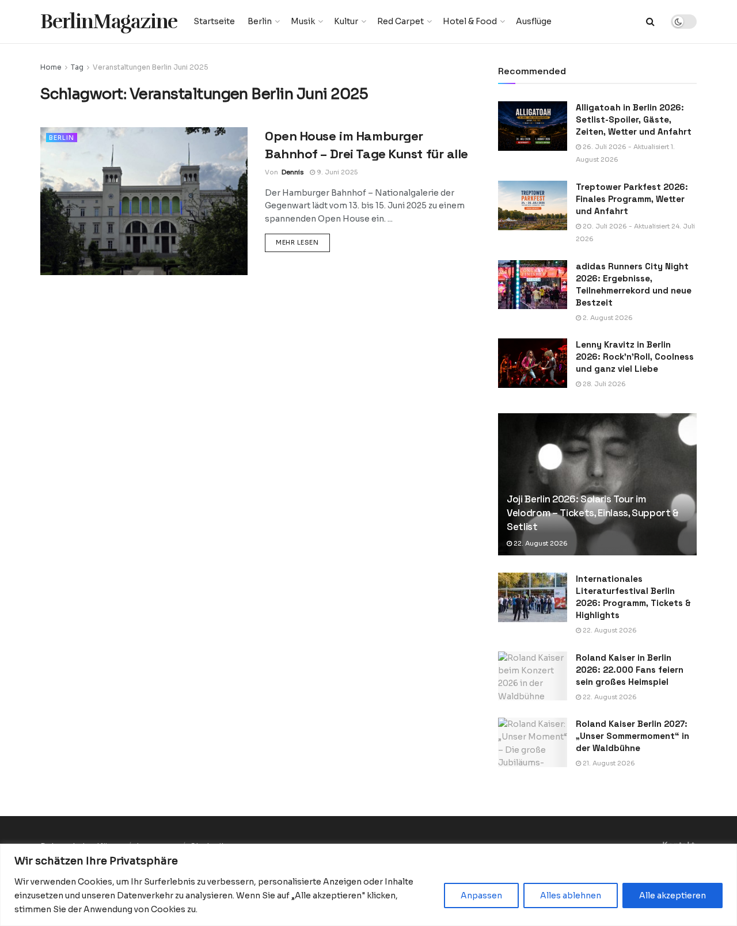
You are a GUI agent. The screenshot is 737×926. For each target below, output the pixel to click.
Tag (77, 67)
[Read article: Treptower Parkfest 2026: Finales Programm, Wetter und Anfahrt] (532, 205)
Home (51, 67)
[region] (368, 885)
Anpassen (481, 895)
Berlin (260, 21)
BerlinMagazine (108, 22)
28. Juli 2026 (603, 384)
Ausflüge (534, 21)
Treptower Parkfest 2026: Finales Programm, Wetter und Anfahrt (632, 198)
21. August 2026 (608, 763)
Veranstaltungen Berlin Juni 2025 (150, 67)
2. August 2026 (607, 318)
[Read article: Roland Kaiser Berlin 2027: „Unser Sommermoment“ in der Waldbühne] (532, 742)
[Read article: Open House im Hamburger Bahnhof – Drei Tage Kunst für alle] (144, 201)
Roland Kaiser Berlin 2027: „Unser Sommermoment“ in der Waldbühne (632, 735)
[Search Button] (650, 21)
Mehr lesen (303, 242)
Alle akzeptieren (672, 895)
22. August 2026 (540, 543)
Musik (303, 21)
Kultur (346, 21)
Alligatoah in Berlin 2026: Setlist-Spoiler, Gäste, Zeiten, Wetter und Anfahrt (634, 119)
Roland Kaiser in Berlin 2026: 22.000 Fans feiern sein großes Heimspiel (629, 669)
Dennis (292, 172)
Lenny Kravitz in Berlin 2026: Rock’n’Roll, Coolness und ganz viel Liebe (635, 356)
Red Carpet (400, 21)
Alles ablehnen (570, 895)
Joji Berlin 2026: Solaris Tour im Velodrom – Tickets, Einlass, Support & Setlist (593, 513)
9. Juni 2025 (336, 172)
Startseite (214, 21)
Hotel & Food (470, 21)
